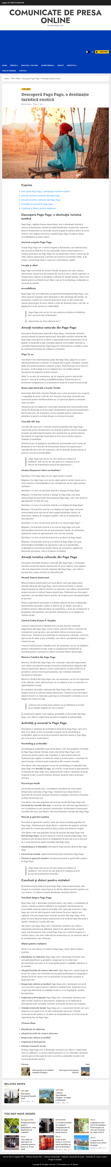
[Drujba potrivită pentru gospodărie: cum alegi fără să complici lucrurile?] (11, 1125)
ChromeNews (62, 1164)
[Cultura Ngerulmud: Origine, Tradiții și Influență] (46, 1096)
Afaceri (92, 1120)
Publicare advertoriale (52, 1157)
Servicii (13, 65)
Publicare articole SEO (34, 1157)
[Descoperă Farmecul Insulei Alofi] (11, 1096)
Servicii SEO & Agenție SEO (13, 1157)
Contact (23, 71)
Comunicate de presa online (55, 16)
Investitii (71, 65)
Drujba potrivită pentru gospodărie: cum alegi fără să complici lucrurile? (28, 1128)
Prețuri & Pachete (55, 1159)
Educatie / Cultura (29, 65)
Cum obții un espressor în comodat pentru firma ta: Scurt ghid (28, 1144)
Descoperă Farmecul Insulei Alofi (28, 1096)
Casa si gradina (9, 71)
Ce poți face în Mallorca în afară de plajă (98, 1142)
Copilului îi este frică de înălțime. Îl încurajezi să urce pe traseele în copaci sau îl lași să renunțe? (98, 1128)
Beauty (61, 65)
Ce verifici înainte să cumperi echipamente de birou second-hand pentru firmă (64, 1128)
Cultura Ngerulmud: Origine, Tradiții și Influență (63, 1096)
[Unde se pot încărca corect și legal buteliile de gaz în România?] (46, 1142)
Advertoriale (47, 65)
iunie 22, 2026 (62, 1150)
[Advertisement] (44, 46)
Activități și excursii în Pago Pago (37, 204)
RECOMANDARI (61, 1120)
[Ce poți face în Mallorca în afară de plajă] (81, 1142)
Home (4, 65)
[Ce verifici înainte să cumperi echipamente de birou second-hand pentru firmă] (46, 1125)
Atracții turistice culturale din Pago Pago (40, 200)
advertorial (27, 104)
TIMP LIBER (26, 89)
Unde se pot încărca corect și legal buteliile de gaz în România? (63, 1143)
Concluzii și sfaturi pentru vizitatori (38, 208)
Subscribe (103, 52)
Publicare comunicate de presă (72, 1157)
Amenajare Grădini (27, 1120)
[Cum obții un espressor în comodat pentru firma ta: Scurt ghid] (11, 1142)
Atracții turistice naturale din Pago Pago (40, 195)
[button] (92, 52)
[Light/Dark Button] (88, 52)
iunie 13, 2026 (97, 1148)
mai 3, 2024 (39, 104)
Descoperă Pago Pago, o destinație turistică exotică (45, 191)
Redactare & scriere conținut (96, 1157)
